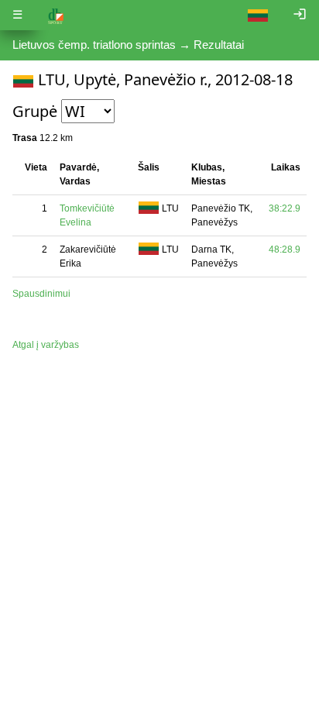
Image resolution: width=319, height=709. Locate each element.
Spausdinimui (41, 293)
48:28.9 (284, 249)
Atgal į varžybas (45, 344)
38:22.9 (284, 208)
